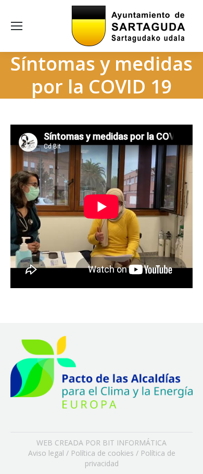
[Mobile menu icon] (16, 26)
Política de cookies (102, 453)
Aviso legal (46, 453)
